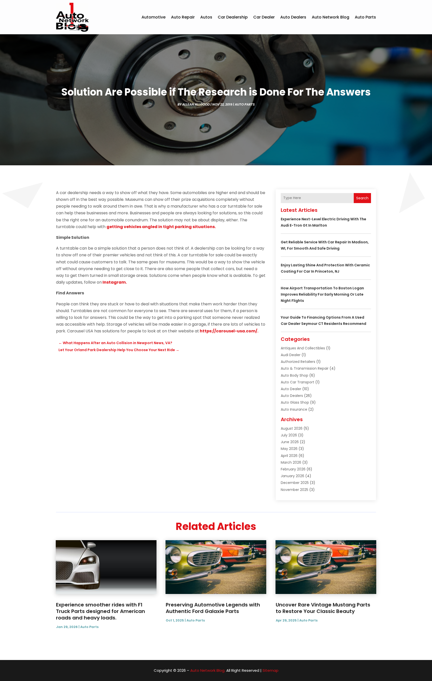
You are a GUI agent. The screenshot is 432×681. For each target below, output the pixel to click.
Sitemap (270, 670)
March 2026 (291, 462)
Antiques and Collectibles (303, 348)
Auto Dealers (293, 17)
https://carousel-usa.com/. (229, 331)
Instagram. (114, 282)
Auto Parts (365, 17)
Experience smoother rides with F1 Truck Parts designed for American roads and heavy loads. (100, 611)
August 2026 (291, 428)
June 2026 (290, 441)
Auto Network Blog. (207, 670)
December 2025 (295, 482)
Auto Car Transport (297, 382)
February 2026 (293, 469)
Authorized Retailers (298, 361)
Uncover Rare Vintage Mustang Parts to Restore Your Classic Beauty (323, 608)
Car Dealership (233, 17)
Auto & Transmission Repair (304, 368)
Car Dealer (264, 17)
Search (362, 198)
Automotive (154, 17)
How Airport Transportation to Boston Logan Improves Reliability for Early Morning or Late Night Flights (322, 294)
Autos (206, 17)
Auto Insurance (294, 409)
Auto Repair (183, 17)
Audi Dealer (290, 354)
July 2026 (289, 435)
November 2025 (294, 489)
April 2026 (289, 455)
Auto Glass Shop (295, 402)
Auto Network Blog (330, 17)
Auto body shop (294, 375)
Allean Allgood (196, 104)
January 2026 (292, 475)
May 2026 (289, 448)
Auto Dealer (291, 388)
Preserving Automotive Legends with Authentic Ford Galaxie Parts (213, 608)
